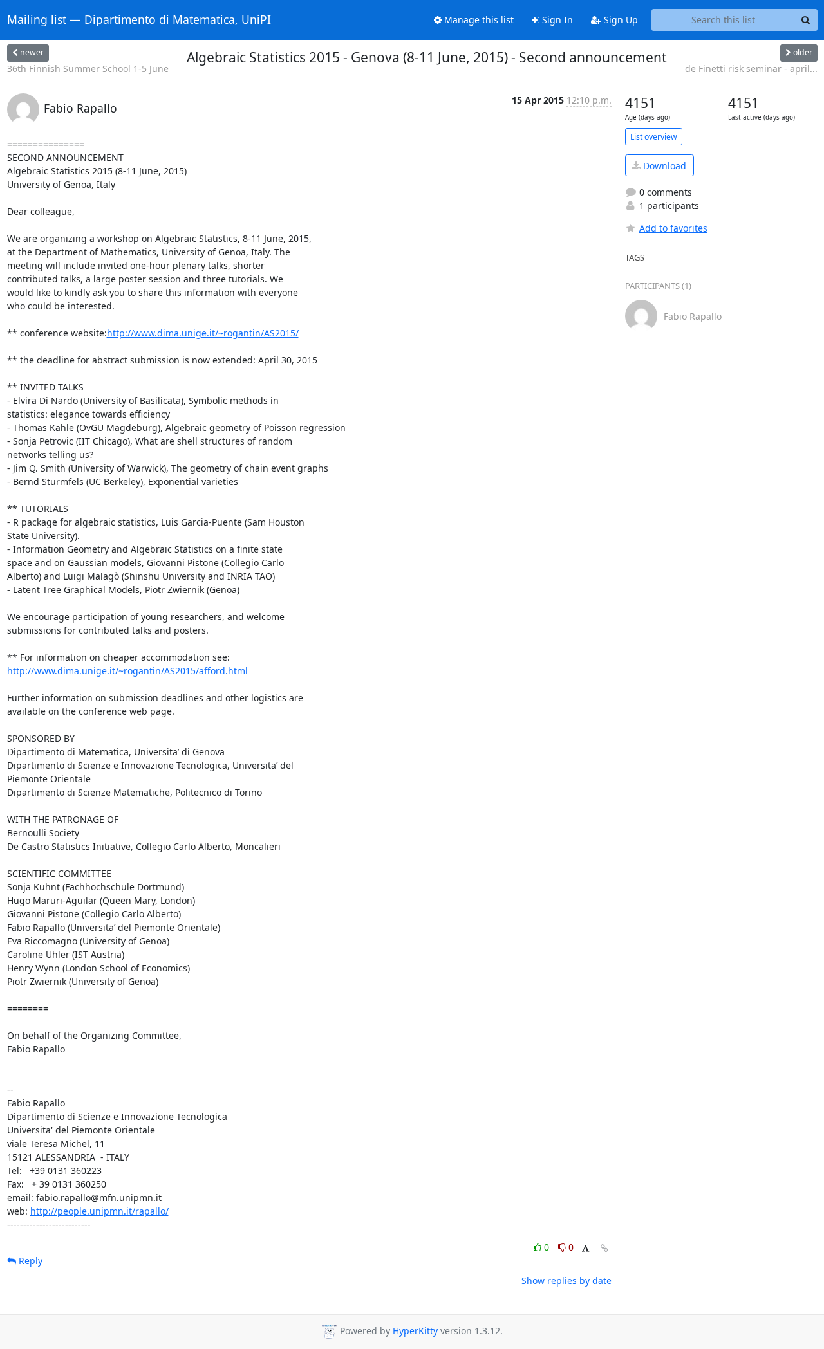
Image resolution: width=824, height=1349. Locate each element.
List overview (653, 136)
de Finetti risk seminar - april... (751, 68)
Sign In (556, 20)
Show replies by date (566, 1280)
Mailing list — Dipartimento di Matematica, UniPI (139, 20)
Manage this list (478, 20)
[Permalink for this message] (604, 1248)
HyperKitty (415, 1331)
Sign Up (619, 20)
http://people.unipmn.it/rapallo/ (99, 1211)
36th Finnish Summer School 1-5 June (88, 68)
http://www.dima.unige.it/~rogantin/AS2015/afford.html (127, 671)
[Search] (806, 20)
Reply (29, 1260)
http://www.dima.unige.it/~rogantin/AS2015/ (203, 333)
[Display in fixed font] (585, 1249)
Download (663, 166)
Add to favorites (673, 228)
